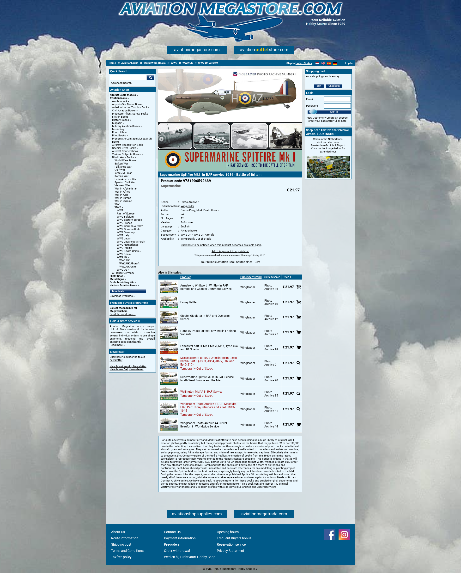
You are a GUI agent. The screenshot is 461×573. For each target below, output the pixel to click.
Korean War (121, 176)
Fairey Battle (188, 302)
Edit (319, 85)
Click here (340, 120)
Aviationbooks (118, 98)
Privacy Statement (230, 551)
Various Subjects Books (126, 154)
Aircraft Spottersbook (125, 151)
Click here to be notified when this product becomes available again (221, 245)
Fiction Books (120, 116)
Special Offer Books (124, 148)
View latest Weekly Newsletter (128, 366)
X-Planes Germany (123, 272)
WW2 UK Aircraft (129, 263)
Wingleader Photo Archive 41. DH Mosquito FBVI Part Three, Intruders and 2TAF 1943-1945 (208, 407)
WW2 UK (122, 257)
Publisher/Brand (251, 277)
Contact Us (172, 532)
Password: (312, 105)
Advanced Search (121, 83)
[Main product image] (230, 169)
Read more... (117, 345)
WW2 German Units (128, 229)
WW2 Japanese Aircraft (131, 241)
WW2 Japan (124, 238)
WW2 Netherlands (128, 244)
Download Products (121, 296)
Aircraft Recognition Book (127, 144)
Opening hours (228, 532)
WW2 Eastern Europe (129, 219)
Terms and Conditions (127, 551)
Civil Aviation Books (124, 110)
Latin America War (126, 179)
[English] (323, 63)
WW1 (118, 204)
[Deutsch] (335, 63)
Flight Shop (116, 276)
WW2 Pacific (124, 248)
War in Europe (123, 198)
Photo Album (119, 132)
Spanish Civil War (125, 182)
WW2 (118, 207)
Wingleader (187, 206)
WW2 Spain (124, 254)
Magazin (117, 123)
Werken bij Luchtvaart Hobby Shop (189, 557)
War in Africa (122, 191)
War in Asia (121, 194)
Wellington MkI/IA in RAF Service (201, 391)
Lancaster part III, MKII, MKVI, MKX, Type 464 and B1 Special (209, 347)
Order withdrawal (177, 551)
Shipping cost (121, 544)
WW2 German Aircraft (130, 226)
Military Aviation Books (126, 126)
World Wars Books (123, 157)
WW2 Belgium (125, 216)
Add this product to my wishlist (230, 251)
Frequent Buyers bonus (234, 538)
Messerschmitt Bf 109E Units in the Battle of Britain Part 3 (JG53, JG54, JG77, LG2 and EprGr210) (208, 361)
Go (150, 77)
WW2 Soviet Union (128, 251)
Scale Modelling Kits (122, 282)
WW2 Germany (126, 232)
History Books (120, 120)
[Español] (329, 63)
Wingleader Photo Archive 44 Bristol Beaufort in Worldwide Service (203, 424)
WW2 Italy (123, 235)
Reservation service (231, 544)
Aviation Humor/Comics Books (130, 107)
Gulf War (120, 169)
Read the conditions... (123, 314)
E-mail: (310, 99)
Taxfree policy (121, 557)
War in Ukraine (123, 201)
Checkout (334, 85)
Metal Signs (117, 279)
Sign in (334, 111)
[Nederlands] (317, 63)
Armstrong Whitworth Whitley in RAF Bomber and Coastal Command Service (205, 287)
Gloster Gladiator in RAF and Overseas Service (205, 317)
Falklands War (123, 166)
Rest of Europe (125, 213)
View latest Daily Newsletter (127, 369)
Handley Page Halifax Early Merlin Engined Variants (208, 332)
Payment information (180, 538)
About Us (118, 532)
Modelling (118, 129)
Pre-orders (172, 544)
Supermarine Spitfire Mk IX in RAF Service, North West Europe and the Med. (207, 378)
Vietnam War (122, 185)
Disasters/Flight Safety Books (130, 113)
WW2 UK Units (128, 266)
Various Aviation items (123, 285)
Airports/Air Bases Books (127, 104)
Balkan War (121, 163)
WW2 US (122, 269)
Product (185, 277)
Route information (124, 538)
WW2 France (124, 223)
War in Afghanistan (126, 188)
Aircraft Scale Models (123, 95)
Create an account (337, 117)
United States (304, 63)
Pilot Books (119, 135)
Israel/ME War (123, 173)
